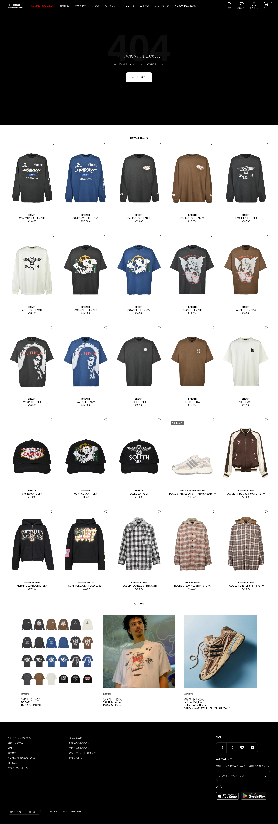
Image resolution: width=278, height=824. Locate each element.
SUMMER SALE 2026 (42, 6)
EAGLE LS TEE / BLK (246, 218)
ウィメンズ (110, 6)
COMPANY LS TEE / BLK (32, 218)
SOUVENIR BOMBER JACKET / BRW (246, 494)
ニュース (144, 6)
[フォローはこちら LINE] (242, 747)
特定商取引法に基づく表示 (21, 758)
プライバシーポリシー (19, 768)
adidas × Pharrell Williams (192, 491)
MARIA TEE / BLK (32, 402)
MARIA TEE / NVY (85, 402)
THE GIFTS (128, 6)
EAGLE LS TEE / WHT (32, 310)
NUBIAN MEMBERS (185, 6)
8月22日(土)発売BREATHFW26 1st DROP (31, 702)
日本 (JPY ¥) (15, 812)
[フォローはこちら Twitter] (231, 747)
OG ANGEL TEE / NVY (138, 310)
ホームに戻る (139, 77)
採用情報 (12, 753)
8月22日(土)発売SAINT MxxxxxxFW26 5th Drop (112, 702)
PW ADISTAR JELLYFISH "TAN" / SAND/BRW (192, 494)
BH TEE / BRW (192, 402)
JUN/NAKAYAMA (246, 491)
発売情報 (25, 694)
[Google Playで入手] (253, 796)
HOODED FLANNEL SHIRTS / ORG (192, 586)
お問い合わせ (75, 758)
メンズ (95, 6)
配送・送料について (79, 747)
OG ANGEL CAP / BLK (85, 494)
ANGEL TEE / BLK (192, 310)
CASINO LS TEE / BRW (192, 218)
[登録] (265, 776)
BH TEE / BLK (139, 402)
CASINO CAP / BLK (32, 494)
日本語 (32, 812)
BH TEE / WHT (245, 402)
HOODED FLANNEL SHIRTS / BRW (246, 586)
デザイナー (80, 6)
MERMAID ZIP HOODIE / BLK (32, 586)
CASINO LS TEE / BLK (139, 218)
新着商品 (64, 6)
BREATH (32, 215)
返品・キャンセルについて (82, 753)
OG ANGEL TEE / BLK (85, 310)
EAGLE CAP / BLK (139, 494)
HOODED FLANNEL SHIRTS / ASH (139, 586)
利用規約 (12, 763)
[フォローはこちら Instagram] (221, 747)
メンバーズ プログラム (19, 737)
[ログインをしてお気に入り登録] (52, 144)
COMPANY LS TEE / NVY (85, 218)
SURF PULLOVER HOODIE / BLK (85, 586)
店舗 (10, 747)
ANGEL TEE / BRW (246, 310)
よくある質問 (75, 737)
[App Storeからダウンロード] (227, 796)
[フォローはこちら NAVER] (252, 747)
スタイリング (162, 6)
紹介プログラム (15, 743)
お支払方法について (79, 743)
